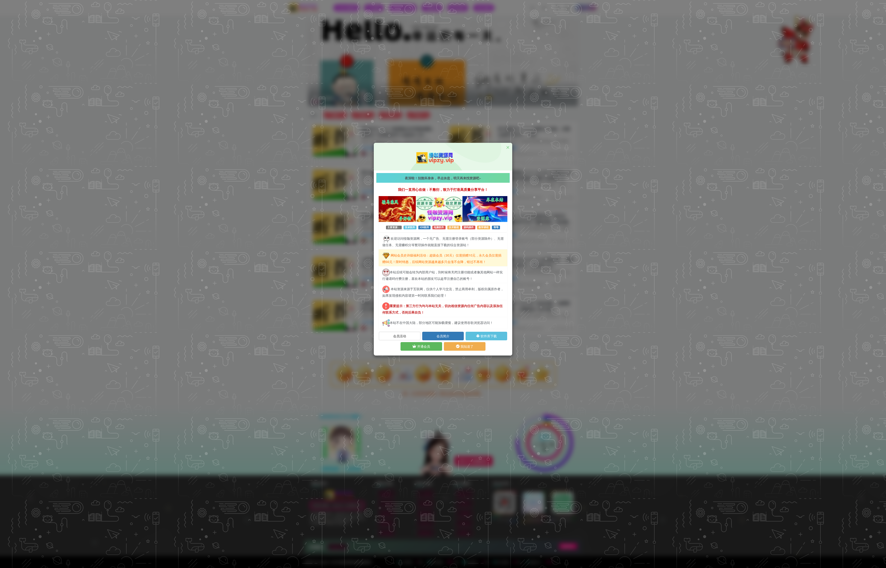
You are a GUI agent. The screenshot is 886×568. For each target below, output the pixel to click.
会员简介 (443, 336)
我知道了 (466, 346)
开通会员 (423, 346)
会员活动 (399, 336)
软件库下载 (488, 336)
